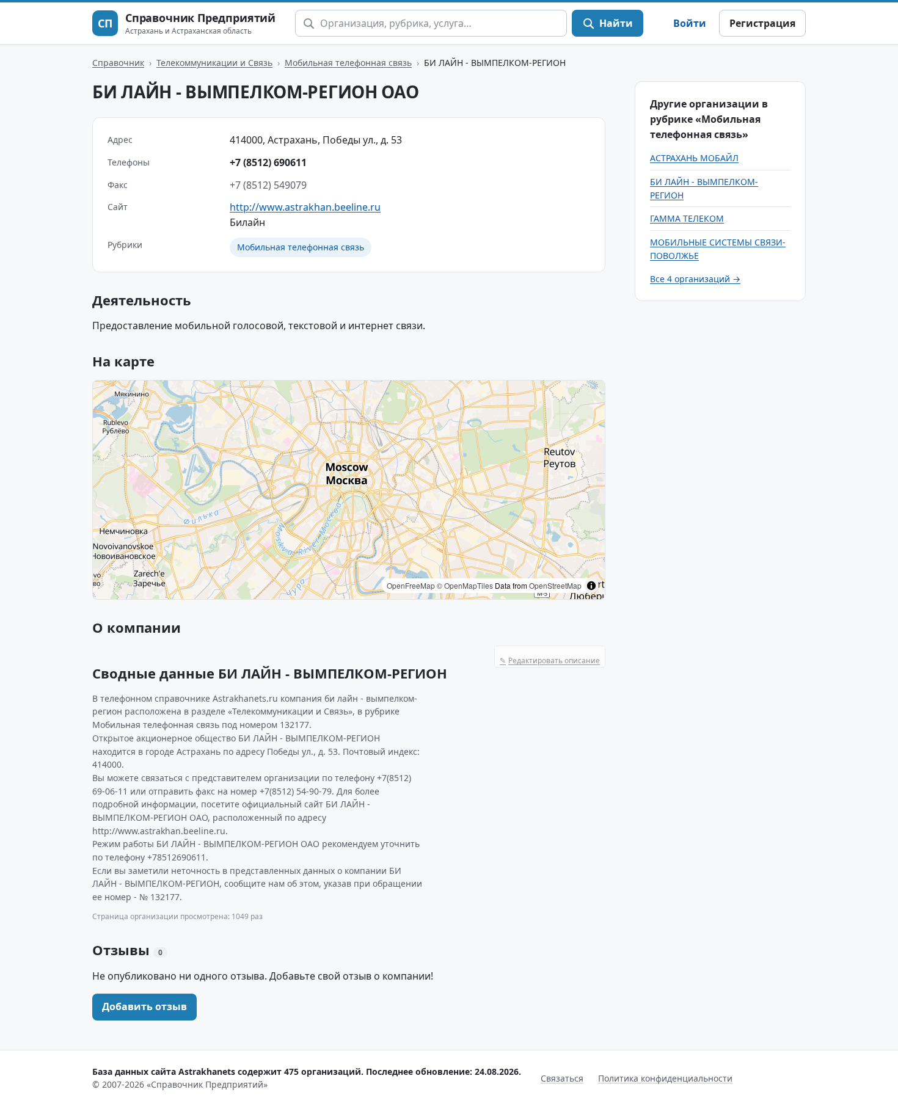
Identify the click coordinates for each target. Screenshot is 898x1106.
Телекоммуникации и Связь (214, 62)
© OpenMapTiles (465, 585)
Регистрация (762, 23)
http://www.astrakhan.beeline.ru (305, 207)
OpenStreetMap (555, 585)
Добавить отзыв (144, 1006)
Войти (689, 23)
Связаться (562, 1078)
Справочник (118, 62)
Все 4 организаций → (695, 279)
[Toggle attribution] (591, 585)
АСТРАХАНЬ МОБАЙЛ (694, 158)
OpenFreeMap (411, 585)
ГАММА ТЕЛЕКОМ (687, 218)
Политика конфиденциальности (665, 1078)
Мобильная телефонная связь (348, 62)
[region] (349, 489)
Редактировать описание (550, 660)
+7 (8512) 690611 (268, 162)
